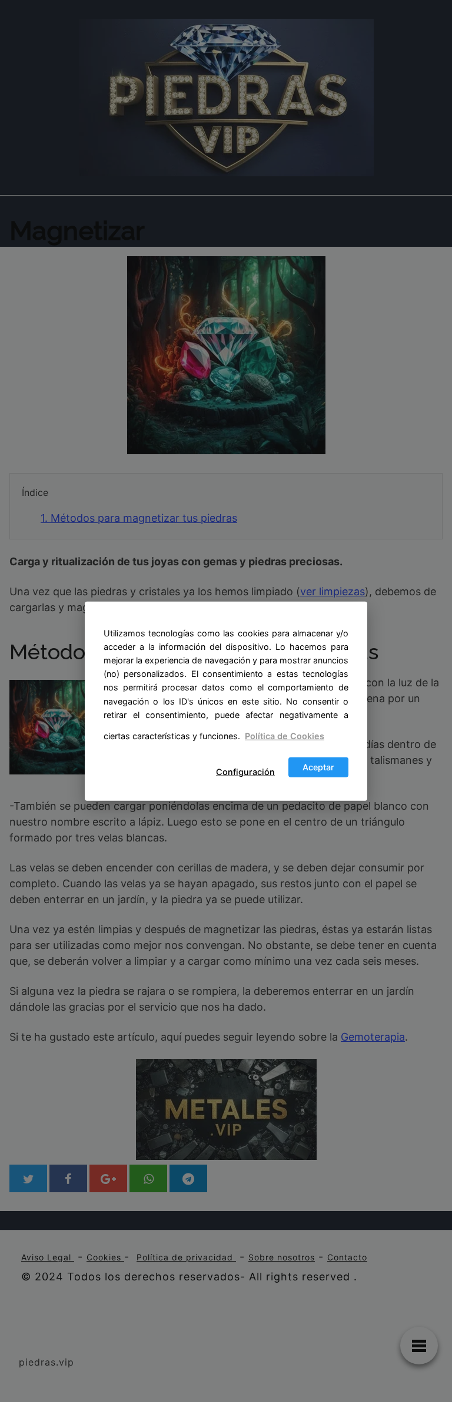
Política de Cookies (284, 736)
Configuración (245, 772)
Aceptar (318, 767)
